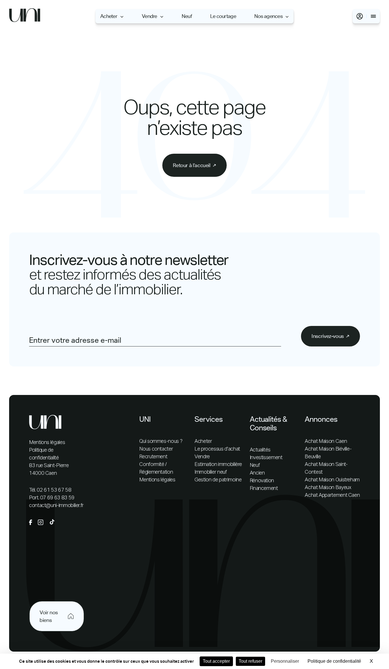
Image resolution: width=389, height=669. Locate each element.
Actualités (260, 450)
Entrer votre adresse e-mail (75, 340)
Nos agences (268, 16)
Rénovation (262, 480)
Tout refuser (250, 661)
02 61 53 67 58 (54, 490)
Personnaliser (285, 661)
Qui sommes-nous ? (160, 441)
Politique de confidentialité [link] (334, 661)
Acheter (108, 16)
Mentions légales (47, 442)
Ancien (257, 473)
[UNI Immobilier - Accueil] (24, 16)
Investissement (266, 457)
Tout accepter (216, 661)
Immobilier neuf (211, 472)
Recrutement (153, 456)
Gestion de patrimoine (218, 480)
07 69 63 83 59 (57, 497)
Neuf (187, 16)
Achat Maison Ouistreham (332, 480)
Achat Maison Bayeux (328, 487)
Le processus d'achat (217, 449)
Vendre (149, 16)
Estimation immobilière (218, 464)
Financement (264, 488)
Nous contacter (156, 449)
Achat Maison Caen (326, 441)
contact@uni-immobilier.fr (56, 505)
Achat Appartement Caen (332, 495)
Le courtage (223, 16)
